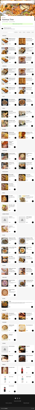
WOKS (20, 32)
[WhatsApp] (19, 398)
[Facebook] (15, 398)
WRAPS (24, 32)
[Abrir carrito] (33, 2)
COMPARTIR (16, 32)
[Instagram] (17, 398)
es (33, 408)
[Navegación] (2, 2)
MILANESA (28, 32)
